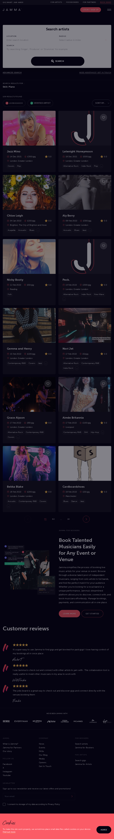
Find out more (9, 832)
